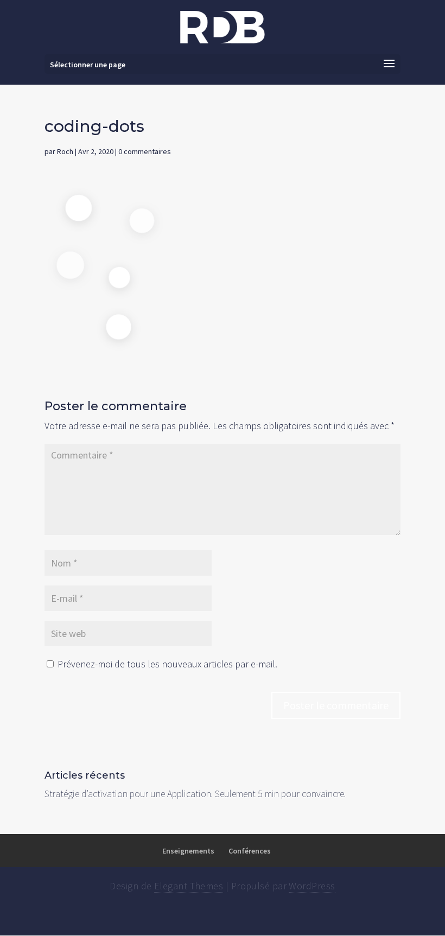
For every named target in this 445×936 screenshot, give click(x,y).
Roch (65, 151)
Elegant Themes (188, 886)
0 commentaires (144, 151)
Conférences (249, 851)
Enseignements (188, 851)
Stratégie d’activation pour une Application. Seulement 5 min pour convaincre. (195, 793)
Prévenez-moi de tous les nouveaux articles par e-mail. (167, 664)
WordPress (312, 886)
